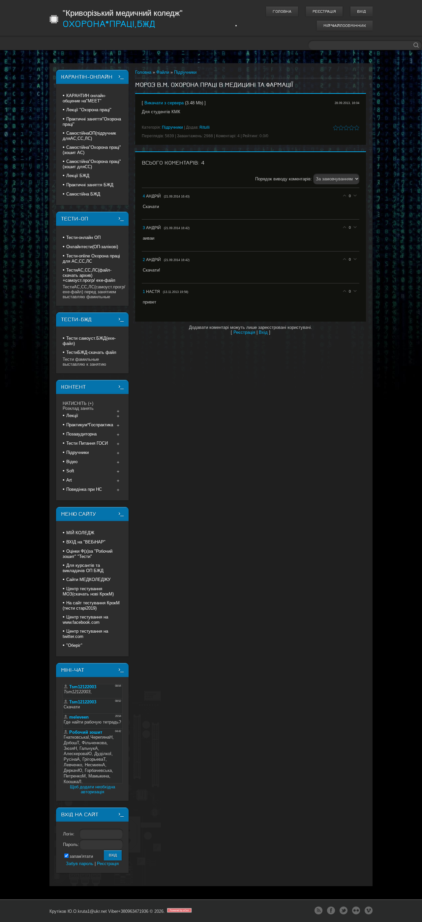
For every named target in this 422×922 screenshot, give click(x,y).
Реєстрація (324, 11)
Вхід (361, 11)
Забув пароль (79, 863)
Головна (282, 11)
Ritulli (204, 127)
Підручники (185, 72)
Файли (162, 72)
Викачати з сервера (164, 102)
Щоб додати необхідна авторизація (92, 789)
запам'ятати (81, 856)
